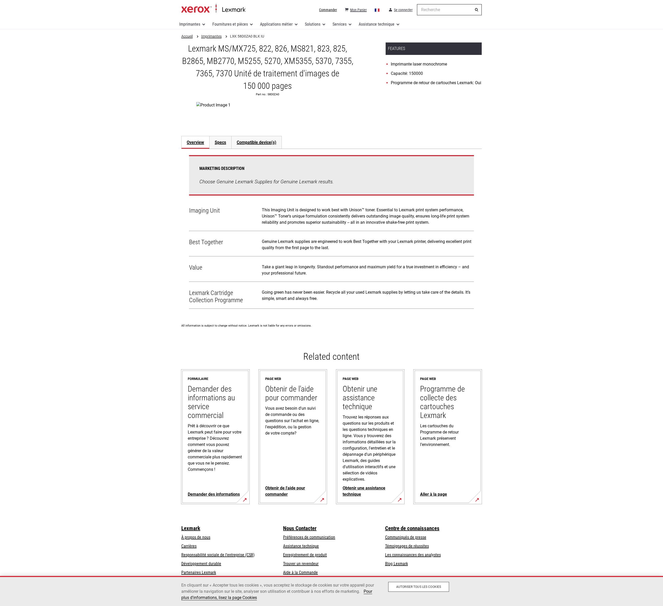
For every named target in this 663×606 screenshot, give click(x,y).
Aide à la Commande (300, 572)
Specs (220, 142)
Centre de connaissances (412, 528)
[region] (331, 591)
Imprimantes (189, 24)
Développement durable (201, 563)
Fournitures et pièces (230, 24)
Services (340, 24)
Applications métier (276, 24)
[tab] (195, 142)
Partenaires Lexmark (198, 572)
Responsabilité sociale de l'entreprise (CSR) (218, 554)
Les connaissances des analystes (413, 554)
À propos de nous (195, 537)
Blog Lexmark (396, 563)
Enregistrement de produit (305, 554)
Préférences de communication (309, 537)
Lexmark (190, 528)
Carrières (189, 546)
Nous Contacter (299, 528)
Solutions (312, 24)
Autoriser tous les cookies (418, 587)
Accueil (213, 8)
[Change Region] (377, 10)
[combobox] (449, 9)
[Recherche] (476, 9)
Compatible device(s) (256, 142)
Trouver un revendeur (301, 563)
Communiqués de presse (405, 537)
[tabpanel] (331, 233)
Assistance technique (376, 24)
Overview (195, 142)
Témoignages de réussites (407, 546)
